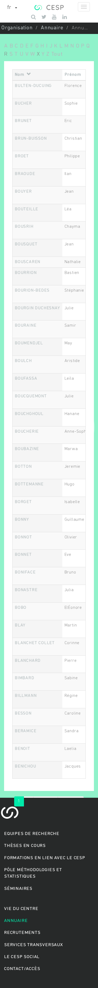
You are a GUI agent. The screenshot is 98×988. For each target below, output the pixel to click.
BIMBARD (24, 678)
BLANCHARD (28, 661)
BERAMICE (25, 731)
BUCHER (23, 103)
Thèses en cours (25, 845)
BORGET (23, 502)
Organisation (17, 28)
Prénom (73, 75)
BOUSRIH (24, 227)
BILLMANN (25, 696)
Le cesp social (21, 957)
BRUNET (23, 121)
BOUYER (23, 191)
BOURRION (25, 273)
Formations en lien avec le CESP (44, 858)
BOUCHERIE (27, 431)
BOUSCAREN (27, 262)
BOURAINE (25, 325)
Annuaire (52, 28)
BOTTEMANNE (29, 484)
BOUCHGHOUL (29, 414)
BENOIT (22, 749)
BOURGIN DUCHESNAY (37, 308)
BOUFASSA (26, 378)
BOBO (20, 608)
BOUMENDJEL (29, 343)
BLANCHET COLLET (35, 643)
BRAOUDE (25, 174)
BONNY (22, 520)
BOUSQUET (26, 244)
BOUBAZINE (27, 449)
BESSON (23, 713)
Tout (57, 54)
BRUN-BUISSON (31, 138)
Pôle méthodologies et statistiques (33, 873)
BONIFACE (25, 572)
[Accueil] (49, 7)
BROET (22, 156)
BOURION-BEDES (32, 290)
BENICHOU (25, 766)
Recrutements (22, 932)
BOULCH (23, 361)
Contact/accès (22, 969)
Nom (19, 75)
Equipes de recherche (31, 833)
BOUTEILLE (26, 209)
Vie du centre (21, 908)
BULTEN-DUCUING (33, 86)
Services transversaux (33, 945)
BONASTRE (26, 590)
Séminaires (18, 888)
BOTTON (23, 467)
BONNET (23, 555)
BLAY (20, 625)
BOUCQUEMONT (31, 396)
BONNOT (23, 537)
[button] (12, 7)
